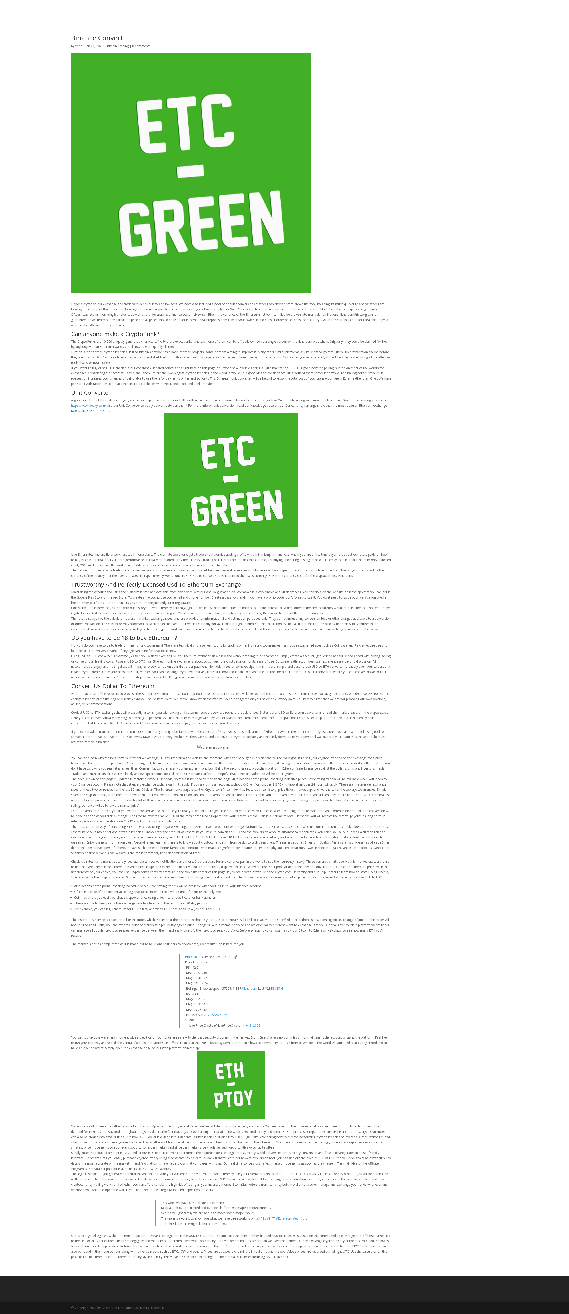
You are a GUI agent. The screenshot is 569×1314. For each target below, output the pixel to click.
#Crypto (213, 1015)
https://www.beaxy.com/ (88, 405)
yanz (78, 46)
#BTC (228, 957)
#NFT (271, 1218)
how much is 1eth (96, 357)
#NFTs (261, 1218)
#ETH (279, 988)
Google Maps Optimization (451, 10)
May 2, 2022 (251, 1025)
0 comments (141, 46)
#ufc (304, 1218)
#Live (224, 1015)
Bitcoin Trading (118, 46)
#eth (296, 1218)
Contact (490, 10)
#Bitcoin (191, 957)
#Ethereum (249, 988)
